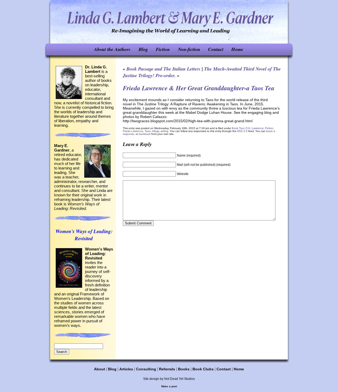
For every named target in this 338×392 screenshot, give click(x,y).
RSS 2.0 (242, 131)
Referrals (167, 369)
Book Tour (238, 128)
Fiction (163, 49)
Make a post (169, 386)
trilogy (155, 131)
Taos (148, 131)
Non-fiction (189, 49)
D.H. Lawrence (255, 128)
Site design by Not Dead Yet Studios (169, 379)
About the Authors (112, 49)
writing (164, 131)
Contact (215, 49)
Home (237, 49)
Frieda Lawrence (133, 131)
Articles (126, 369)
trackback (145, 134)
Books (184, 369)
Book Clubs (203, 369)
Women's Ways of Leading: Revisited (83, 235)
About (99, 369)
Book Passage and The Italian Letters (163, 68)
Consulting (146, 369)
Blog (143, 49)
